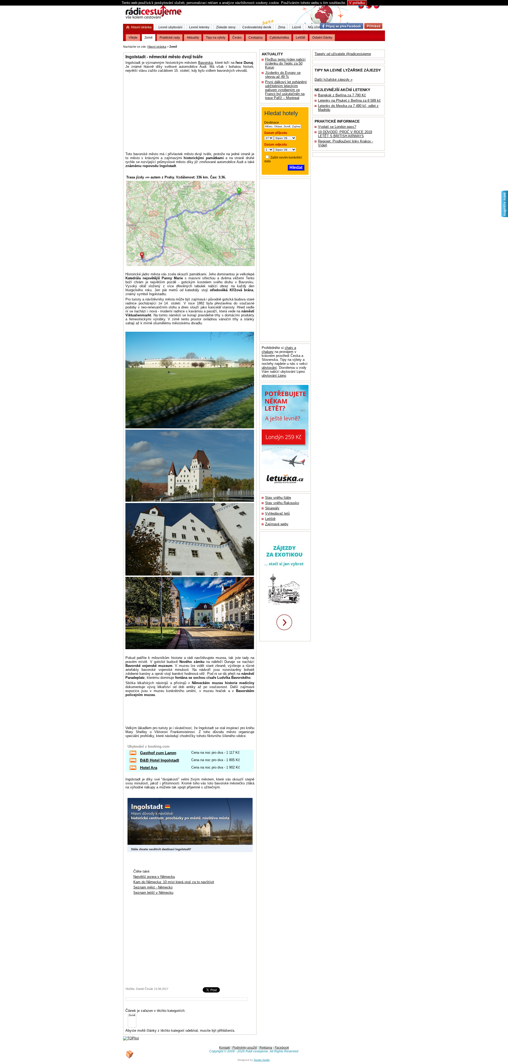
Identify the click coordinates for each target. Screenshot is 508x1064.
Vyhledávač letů (277, 513)
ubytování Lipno (274, 376)
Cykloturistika (279, 37)
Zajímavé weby (276, 524)
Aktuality (193, 37)
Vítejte (133, 37)
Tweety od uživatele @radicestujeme (343, 54)
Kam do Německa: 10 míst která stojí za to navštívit (173, 882)
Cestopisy (255, 37)
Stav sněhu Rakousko (282, 503)
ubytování (269, 368)
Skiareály (272, 508)
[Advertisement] (244, 46)
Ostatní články (322, 37)
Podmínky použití (244, 1047)
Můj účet (314, 27)
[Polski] (376, 8)
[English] (368, 8)
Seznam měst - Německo (153, 887)
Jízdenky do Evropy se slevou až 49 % (283, 75)
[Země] (132, 1015)
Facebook (282, 1047)
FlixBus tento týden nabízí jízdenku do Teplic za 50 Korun (285, 63)
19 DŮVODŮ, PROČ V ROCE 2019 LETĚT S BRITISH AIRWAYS (345, 134)
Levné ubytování (170, 27)
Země (148, 37)
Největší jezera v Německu (154, 877)
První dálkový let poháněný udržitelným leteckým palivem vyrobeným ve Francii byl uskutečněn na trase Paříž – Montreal (286, 90)
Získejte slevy (225, 27)
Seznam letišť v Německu (153, 893)
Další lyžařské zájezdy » (333, 80)
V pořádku (357, 3)
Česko (237, 37)
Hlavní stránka (156, 46)
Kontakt (224, 1047)
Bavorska (205, 63)
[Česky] (361, 8)
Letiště (270, 519)
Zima (281, 27)
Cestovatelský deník (256, 27)
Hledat (295, 167)
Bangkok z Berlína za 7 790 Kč (342, 95)
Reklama (265, 1047)
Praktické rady (170, 37)
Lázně (296, 27)
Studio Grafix (262, 1059)
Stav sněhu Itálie (278, 498)
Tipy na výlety (215, 37)
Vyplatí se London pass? (337, 127)
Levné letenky (199, 27)
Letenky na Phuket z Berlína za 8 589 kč (349, 100)
